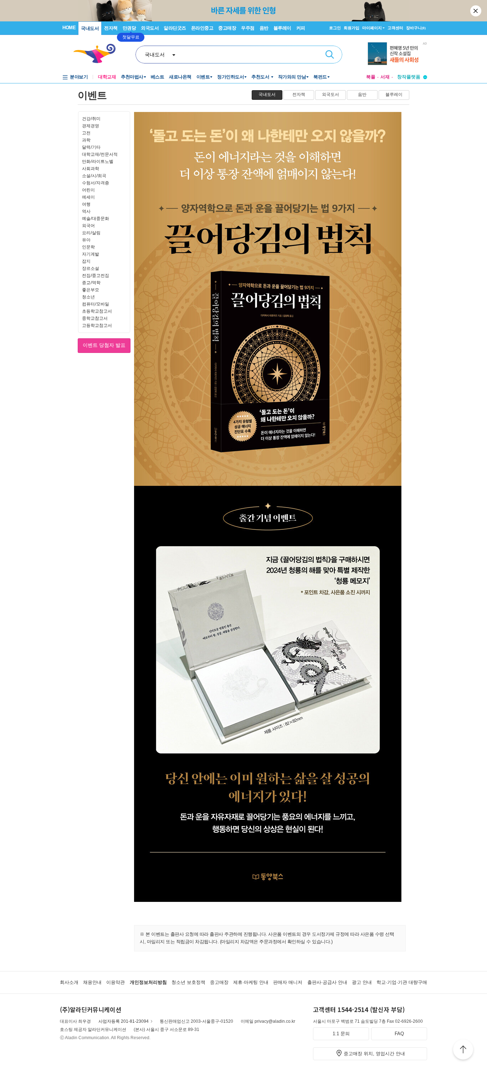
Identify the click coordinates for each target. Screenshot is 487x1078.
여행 (86, 204)
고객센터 (395, 28)
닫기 (476, 10)
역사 (86, 211)
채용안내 (92, 982)
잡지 (86, 261)
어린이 (88, 190)
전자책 (111, 28)
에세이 (88, 197)
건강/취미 (91, 118)
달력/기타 (91, 147)
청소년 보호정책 (188, 982)
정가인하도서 (230, 76)
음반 (264, 28)
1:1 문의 (341, 1033)
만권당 (129, 28)
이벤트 (203, 76)
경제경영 (90, 126)
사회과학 (90, 168)
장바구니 (416, 28)
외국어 (88, 225)
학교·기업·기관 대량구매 (401, 982)
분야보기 (79, 76)
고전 (86, 133)
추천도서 (261, 76)
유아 (86, 240)
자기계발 (90, 254)
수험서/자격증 (95, 183)
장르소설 (90, 268)
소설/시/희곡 (94, 176)
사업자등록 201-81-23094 (123, 1021)
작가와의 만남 (292, 76)
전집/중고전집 (95, 275)
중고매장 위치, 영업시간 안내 (374, 1053)
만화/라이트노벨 (97, 161)
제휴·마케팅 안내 (250, 982)
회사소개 (69, 982)
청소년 (88, 297)
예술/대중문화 (95, 218)
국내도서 (90, 28)
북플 (370, 76)
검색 (330, 54)
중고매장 (227, 28)
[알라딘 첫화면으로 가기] (97, 53)
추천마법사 (132, 76)
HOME (69, 27)
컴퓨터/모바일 (95, 304)
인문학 (88, 247)
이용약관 (115, 982)
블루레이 (282, 28)
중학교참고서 (95, 318)
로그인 (335, 28)
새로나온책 (180, 76)
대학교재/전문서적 (100, 154)
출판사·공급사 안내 (327, 982)
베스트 (157, 76)
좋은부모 (90, 290)
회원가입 (351, 28)
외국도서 (150, 28)
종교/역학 (91, 282)
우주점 (248, 28)
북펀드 (320, 76)
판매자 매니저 (287, 982)
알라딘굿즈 (175, 28)
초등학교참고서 (97, 311)
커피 (300, 28)
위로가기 (463, 1050)
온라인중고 (202, 28)
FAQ (399, 1033)
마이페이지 (372, 28)
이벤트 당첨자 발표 (104, 345)
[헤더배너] (397, 54)
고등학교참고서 (97, 325)
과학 (86, 140)
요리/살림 (91, 233)
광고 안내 (362, 982)
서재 (385, 76)
